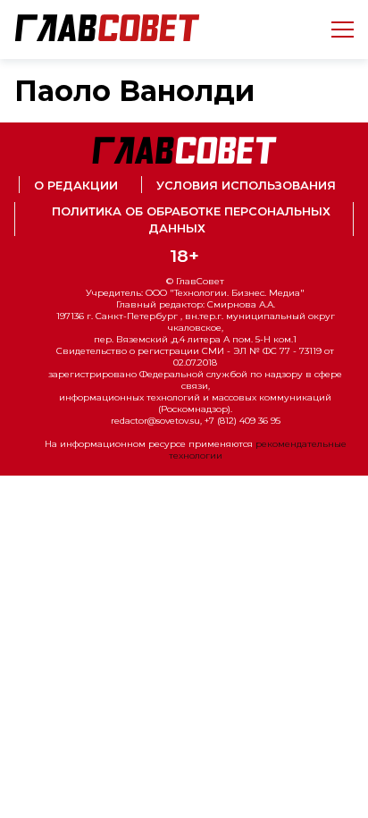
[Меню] (335, 29)
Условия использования (246, 185)
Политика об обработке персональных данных (191, 220)
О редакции (76, 185)
